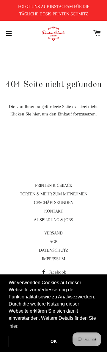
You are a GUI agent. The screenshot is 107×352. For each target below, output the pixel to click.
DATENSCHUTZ (53, 250)
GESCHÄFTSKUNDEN (53, 202)
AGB (53, 241)
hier (36, 114)
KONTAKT (53, 211)
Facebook (56, 272)
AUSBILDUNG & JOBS (53, 219)
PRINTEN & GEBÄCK (53, 185)
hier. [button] (14, 326)
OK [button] (54, 341)
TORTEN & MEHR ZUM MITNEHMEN (53, 194)
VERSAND (53, 233)
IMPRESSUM (53, 258)
